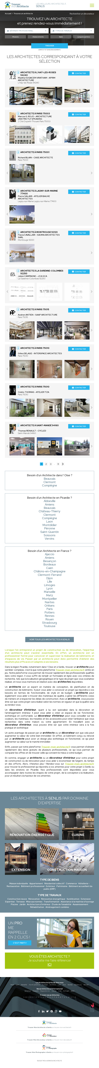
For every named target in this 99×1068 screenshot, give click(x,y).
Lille (59, 985)
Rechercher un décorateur (82, 13)
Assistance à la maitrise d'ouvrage (77, 901)
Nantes (70, 985)
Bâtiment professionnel (32, 886)
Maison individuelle (18, 883)
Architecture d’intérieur (38, 904)
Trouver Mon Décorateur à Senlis (39, 1040)
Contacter (80, 73)
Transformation (51, 901)
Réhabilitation (37, 907)
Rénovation (34, 899)
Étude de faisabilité (61, 904)
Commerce (71, 883)
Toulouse (45, 985)
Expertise (10, 901)
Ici (49, 964)
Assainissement (80, 904)
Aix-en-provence (34, 985)
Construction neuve (17, 899)
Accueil (8, 13)
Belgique (28, 991)
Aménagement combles (57, 907)
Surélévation (73, 899)
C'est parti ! (20, 943)
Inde (59, 991)
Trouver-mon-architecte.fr (70, 669)
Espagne (35, 991)
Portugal (66, 991)
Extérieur (50, 886)
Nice (64, 985)
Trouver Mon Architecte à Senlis (40, 1027)
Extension (86, 899)
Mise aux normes (34, 901)
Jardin (22, 904)
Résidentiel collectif (54, 883)
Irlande (54, 991)
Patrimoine (61, 886)
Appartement (36, 883)
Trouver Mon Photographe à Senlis (38, 1052)
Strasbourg (78, 985)
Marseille (24, 985)
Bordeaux (53, 985)
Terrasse (20, 901)
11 (58, 464)
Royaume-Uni (45, 991)
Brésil (72, 991)
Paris (12, 985)
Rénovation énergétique (53, 899)
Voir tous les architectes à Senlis (49, 639)
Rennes (86, 985)
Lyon (17, 985)
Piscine (14, 904)
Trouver (49, 46)
